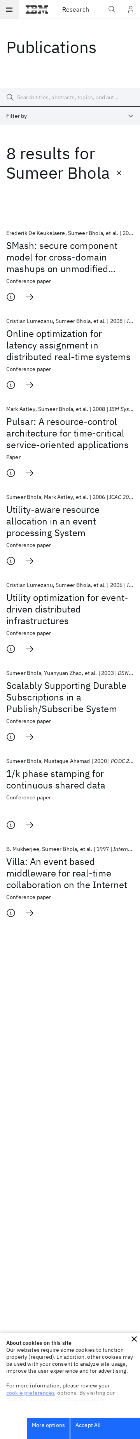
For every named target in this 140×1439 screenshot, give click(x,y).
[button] (134, 1339)
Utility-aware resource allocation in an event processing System (53, 521)
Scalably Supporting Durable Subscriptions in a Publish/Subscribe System (66, 697)
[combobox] (70, 116)
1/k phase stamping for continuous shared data (55, 779)
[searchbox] (70, 97)
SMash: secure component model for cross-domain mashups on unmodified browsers (61, 257)
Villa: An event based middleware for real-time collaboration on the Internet (66, 873)
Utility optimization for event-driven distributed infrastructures (67, 609)
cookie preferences (30, 1392)
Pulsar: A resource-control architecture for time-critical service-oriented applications (67, 433)
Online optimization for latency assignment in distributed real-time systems (68, 345)
